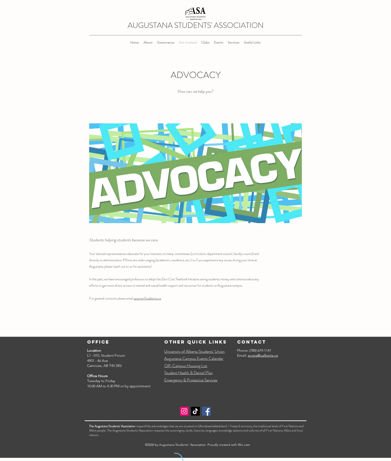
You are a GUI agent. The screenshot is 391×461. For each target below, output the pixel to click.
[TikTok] (195, 411)
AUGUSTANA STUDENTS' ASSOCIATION (196, 25)
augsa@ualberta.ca (263, 355)
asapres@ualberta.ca (147, 298)
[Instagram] (184, 411)
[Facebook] (206, 411)
